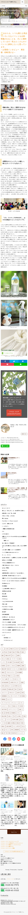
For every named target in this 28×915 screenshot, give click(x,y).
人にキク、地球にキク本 (7, 523)
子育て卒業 (7, 733)
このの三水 (7, 759)
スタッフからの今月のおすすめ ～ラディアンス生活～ (14, 624)
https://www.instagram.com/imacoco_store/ (14, 442)
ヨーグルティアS (15, 696)
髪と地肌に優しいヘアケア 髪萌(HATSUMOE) (11, 863)
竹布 (23, 784)
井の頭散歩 (4, 586)
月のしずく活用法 (5, 658)
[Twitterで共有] (14, 361)
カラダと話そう (5, 534)
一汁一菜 (3, 723)
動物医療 (17, 729)
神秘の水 (10, 21)
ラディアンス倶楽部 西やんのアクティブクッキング (13, 627)
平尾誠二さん (10, 675)
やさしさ (7, 729)
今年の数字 (9, 662)
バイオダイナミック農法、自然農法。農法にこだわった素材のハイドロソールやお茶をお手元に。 (17, 489)
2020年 (21, 706)
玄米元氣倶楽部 (5, 614)
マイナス (8, 719)
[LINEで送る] (20, 364)
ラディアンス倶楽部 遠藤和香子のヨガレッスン (13, 630)
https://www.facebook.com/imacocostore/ (14, 440)
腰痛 (3, 655)
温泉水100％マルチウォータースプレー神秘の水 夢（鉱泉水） (14, 327)
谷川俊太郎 (4, 689)
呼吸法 (18, 652)
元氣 (3, 729)
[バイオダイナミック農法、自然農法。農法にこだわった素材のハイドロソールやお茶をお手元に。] (4, 490)
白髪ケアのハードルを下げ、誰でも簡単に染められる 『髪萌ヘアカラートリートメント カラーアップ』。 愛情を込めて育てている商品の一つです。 (20, 820)
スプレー (19, 712)
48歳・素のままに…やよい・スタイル (10, 565)
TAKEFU (20, 784)
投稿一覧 (24, 434)
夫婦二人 (21, 709)
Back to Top (14, 832)
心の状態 (17, 675)
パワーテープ (14, 658)
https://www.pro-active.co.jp (12, 437)
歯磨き (18, 655)
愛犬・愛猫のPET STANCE (6, 861)
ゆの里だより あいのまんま (8, 617)
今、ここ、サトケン (6, 555)
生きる (23, 726)
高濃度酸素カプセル (6, 696)
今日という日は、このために (8, 515)
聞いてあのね (12, 19)
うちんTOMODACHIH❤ (7, 601)
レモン (21, 702)
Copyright (20, 869)
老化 (3, 712)
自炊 (22, 662)
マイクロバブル (14, 669)
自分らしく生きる (11, 665)
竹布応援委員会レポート (14, 457)
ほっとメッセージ (6, 508)
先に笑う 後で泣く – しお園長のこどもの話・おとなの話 (14, 557)
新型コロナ (15, 706)
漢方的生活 (4, 596)
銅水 (14, 652)
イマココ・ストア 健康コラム (18, 912)
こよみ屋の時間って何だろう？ (9, 588)
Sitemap (7, 869)
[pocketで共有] (7, 364)
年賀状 (22, 723)
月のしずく (5, 21)
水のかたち (4, 570)
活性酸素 (13, 712)
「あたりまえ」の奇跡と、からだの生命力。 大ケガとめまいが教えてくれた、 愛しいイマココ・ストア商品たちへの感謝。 (7, 767)
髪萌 (16, 810)
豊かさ (21, 719)
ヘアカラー (20, 810)
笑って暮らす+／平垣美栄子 (8, 543)
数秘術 (21, 669)
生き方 (17, 648)
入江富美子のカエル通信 (7, 609)
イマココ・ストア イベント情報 (8, 848)
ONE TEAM (4, 709)
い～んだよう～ (5, 526)
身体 (12, 729)
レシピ (3, 635)
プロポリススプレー (10, 672)
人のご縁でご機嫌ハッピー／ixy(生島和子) (11, 549)
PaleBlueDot (23, 648)
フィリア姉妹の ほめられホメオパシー (10, 552)
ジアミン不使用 (17, 813)
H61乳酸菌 (19, 672)
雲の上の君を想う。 (13, 473)
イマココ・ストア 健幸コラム (7, 846)
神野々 (3, 813)
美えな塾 (4, 593)
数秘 (18, 723)
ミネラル (16, 759)
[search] (26, 6)
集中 (16, 689)
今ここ (3, 719)
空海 (16, 21)
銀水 (6, 652)
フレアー (9, 784)
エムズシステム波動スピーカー (7, 858)
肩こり (13, 655)
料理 (23, 692)
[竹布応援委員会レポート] (4, 460)
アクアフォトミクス (6, 810)
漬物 (10, 652)
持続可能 (7, 712)
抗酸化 (22, 682)
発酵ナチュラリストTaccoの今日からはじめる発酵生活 (14, 578)
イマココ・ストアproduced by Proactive (14, 412)
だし (3, 648)
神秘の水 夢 (7, 655)
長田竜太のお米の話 (6, 591)
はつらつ (20, 759)
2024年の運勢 (15, 719)
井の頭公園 (16, 662)
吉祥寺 (18, 692)
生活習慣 (9, 785)
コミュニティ (21, 733)
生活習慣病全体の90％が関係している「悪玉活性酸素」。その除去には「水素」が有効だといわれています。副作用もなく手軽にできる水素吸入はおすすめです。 (7, 792)
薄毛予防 (14, 733)
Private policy (13, 869)
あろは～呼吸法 (5, 567)
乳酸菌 (18, 665)
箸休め (3, 726)
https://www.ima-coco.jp (14, 439)
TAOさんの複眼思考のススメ (8, 562)
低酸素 (8, 723)
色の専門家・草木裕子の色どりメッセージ (11, 575)
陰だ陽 (20, 689)
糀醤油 (13, 723)
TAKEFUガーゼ (17, 785)
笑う (10, 706)
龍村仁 (23, 652)
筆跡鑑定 (3, 699)
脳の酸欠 (3, 665)
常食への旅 (4, 604)
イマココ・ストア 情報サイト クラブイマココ (11, 844)
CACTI (2, 865)
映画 (25, 716)
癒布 (22, 785)
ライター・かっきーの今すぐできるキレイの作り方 (13, 580)
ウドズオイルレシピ (8, 640)
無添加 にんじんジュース (6, 859)
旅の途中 (4, 611)
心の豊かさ (19, 716)
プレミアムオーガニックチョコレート (10, 702)
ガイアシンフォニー (12, 709)
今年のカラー (12, 692)
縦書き (23, 665)
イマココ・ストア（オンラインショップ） (10, 841)
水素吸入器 (4, 784)
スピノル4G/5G (16, 726)
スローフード (4, 692)
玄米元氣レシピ (7, 637)
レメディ (3, 662)
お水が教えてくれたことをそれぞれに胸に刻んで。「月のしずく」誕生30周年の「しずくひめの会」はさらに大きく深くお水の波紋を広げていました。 (7, 820)
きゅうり (9, 699)
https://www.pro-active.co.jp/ (9, 904)
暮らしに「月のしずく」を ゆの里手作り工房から (13, 510)
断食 (3, 733)
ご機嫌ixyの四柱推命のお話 (8, 528)
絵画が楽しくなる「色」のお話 (9, 513)
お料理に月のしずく (14, 682)
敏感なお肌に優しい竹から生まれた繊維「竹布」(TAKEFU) (14, 356)
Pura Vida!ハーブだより (7, 606)
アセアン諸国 (4, 679)
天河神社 (16, 685)
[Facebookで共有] (5, 361)
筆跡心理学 (4, 669)
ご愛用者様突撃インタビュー (8, 619)
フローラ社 (23, 729)
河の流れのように (6, 583)
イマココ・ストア (10, 879)
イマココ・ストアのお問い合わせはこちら (14, 851)
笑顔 (20, 658)
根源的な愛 (10, 689)
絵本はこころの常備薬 (7, 560)
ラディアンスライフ (6, 632)
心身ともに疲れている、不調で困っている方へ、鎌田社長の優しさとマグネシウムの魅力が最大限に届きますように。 (20, 765)
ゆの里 (13, 21)
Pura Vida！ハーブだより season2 (10, 521)
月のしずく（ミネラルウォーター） (14, 297)
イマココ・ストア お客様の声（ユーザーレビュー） (12, 843)
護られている (9, 685)
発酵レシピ (6, 540)
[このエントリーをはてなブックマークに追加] (22, 361)
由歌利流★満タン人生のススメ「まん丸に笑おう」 (13, 573)
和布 (16, 784)
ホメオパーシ (4, 706)
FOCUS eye (5, 599)
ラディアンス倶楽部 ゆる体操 (9, 622)
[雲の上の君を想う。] (4, 475)
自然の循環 (8, 726)
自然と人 (10, 716)
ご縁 (3, 652)
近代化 (3, 685)
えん (3, 531)
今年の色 (3, 675)
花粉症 (3, 672)
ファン (10, 679)
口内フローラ (17, 679)
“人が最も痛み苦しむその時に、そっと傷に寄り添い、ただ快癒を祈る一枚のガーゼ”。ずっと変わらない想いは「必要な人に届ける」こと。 (20, 791)
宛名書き (23, 696)
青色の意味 (4, 716)
